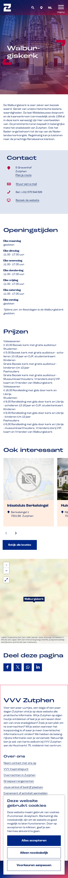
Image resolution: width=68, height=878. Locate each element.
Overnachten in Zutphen (20, 775)
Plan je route (24, 175)
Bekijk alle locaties (19, 545)
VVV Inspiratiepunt (16, 769)
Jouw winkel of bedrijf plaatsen (23, 787)
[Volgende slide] (16, 533)
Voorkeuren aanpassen (34, 865)
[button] (34, 601)
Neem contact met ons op (20, 763)
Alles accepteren (34, 840)
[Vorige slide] (6, 533)
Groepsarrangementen (19, 781)
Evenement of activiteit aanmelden (26, 793)
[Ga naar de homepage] (7, 7)
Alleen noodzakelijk (34, 852)
